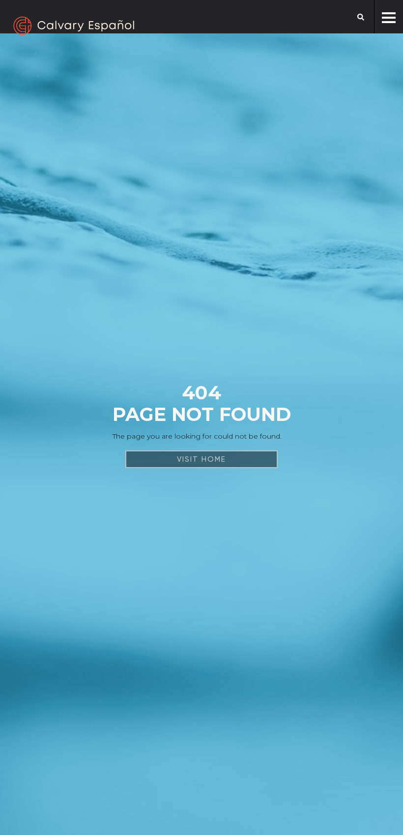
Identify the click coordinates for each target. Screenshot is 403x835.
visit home (201, 459)
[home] (73, 25)
